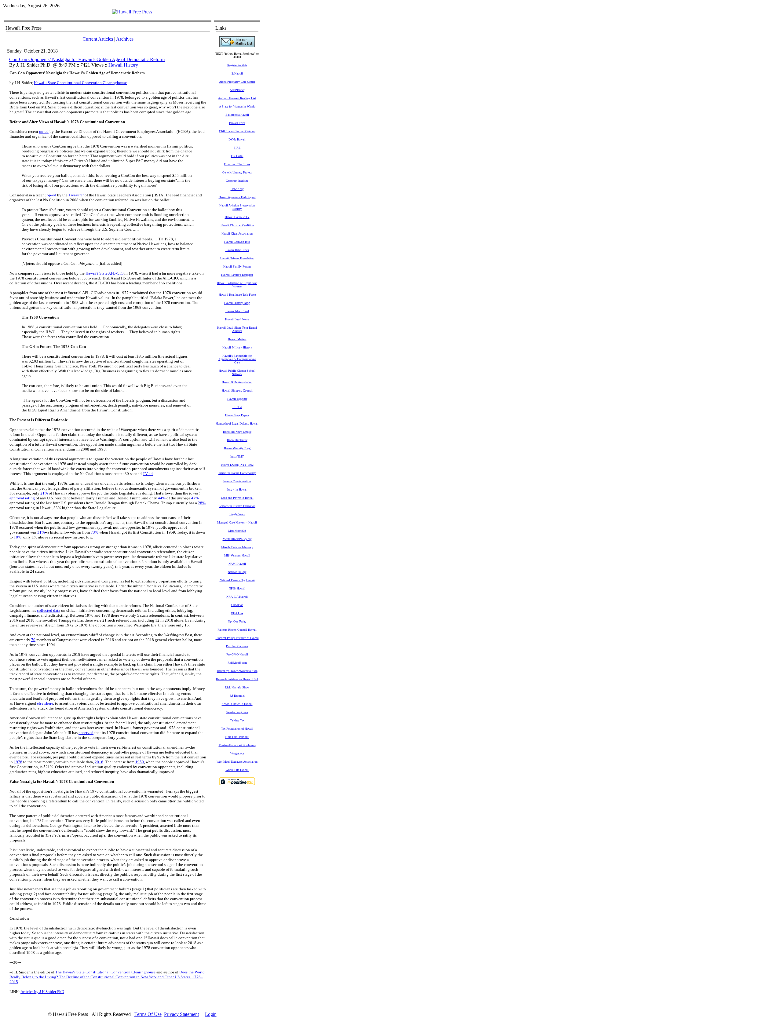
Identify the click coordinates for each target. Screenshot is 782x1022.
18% (17, 537)
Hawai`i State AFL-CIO (104, 273)
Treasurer (76, 195)
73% (94, 532)
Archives (124, 39)
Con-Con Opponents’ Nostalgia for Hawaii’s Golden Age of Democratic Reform (87, 59)
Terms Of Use (148, 1014)
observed (86, 732)
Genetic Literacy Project (237, 172)
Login (211, 1014)
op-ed (44, 131)
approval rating (22, 498)
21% (44, 493)
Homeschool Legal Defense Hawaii (237, 423)
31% (41, 532)
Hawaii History (123, 65)
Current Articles (97, 39)
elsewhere (45, 703)
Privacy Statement (181, 1014)
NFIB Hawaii (237, 588)
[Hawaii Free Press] (132, 11)
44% (162, 498)
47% (195, 498)
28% (202, 503)
